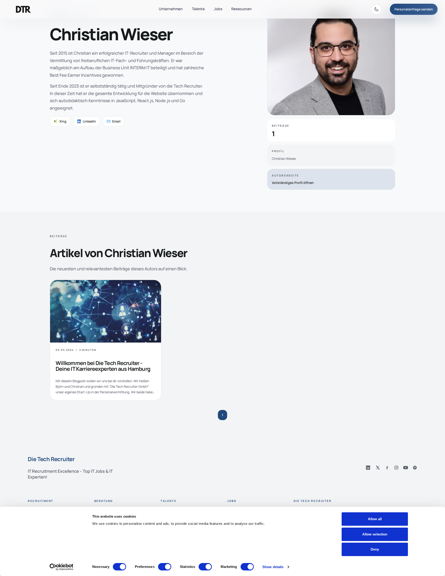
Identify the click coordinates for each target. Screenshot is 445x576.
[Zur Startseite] (23, 9)
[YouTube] (405, 467)
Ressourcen (241, 8)
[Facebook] (387, 467)
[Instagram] (396, 467)
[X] (377, 467)
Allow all (375, 519)
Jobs (218, 8)
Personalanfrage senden (413, 9)
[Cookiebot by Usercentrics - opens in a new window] (61, 566)
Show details (272, 567)
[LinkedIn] (368, 467)
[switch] (164, 566)
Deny (375, 549)
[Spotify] (415, 467)
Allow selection (375, 534)
